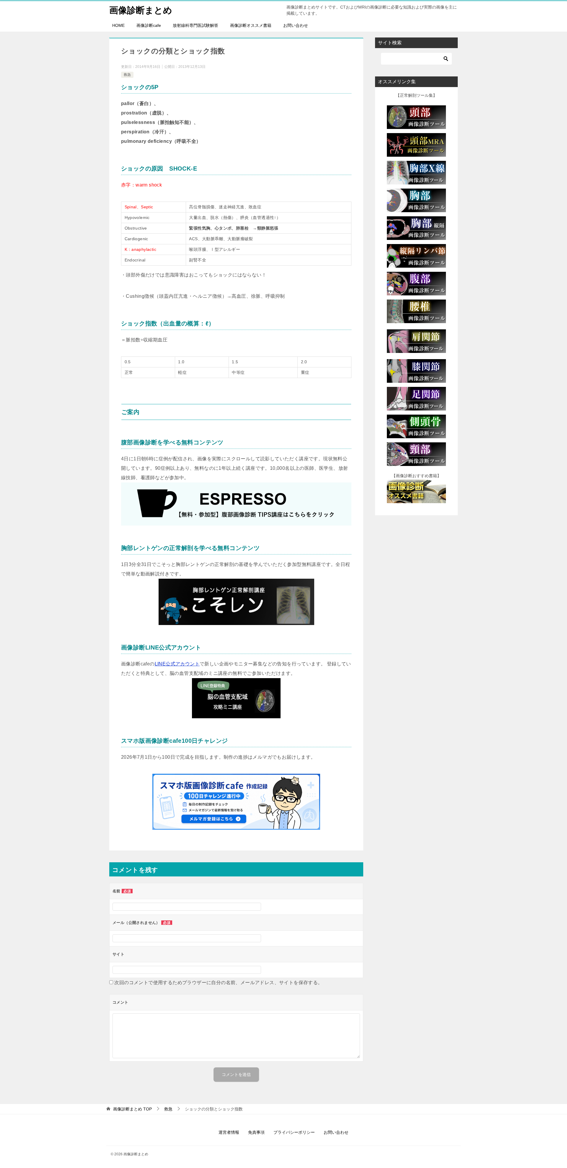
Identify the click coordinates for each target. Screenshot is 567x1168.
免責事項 (256, 1132)
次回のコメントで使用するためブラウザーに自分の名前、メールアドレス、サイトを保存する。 (218, 982)
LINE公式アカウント (177, 663)
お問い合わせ (295, 25)
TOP (132, 1109)
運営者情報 (229, 1132)
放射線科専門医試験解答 (195, 25)
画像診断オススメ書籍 (250, 25)
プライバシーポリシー (294, 1132)
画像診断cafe (148, 25)
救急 (127, 75)
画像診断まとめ (140, 10)
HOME (118, 25)
